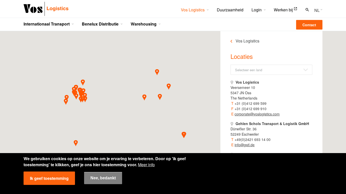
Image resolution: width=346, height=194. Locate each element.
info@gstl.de (245, 144)
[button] (85, 99)
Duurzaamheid (230, 10)
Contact (309, 24)
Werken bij (283, 10)
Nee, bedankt (103, 178)
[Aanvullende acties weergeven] (316, 9)
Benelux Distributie (100, 24)
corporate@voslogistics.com (257, 113)
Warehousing (144, 24)
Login (257, 10)
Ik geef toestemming (49, 178)
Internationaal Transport (47, 24)
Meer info (146, 164)
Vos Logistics (193, 10)
